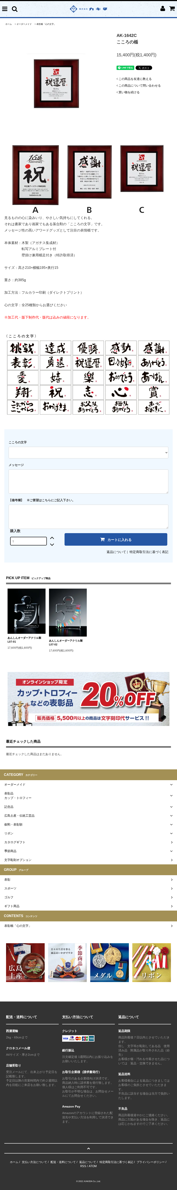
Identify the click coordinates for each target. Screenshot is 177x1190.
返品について (116, 552)
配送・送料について (63, 1162)
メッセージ (16, 465)
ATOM (93, 1166)
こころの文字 (18, 442)
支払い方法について (34, 1162)
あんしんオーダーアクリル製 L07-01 (27, 639)
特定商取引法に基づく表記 (149, 552)
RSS (83, 1166)
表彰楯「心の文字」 (46, 24)
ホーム (8, 24)
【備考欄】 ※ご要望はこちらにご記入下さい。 (42, 500)
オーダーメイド (24, 24)
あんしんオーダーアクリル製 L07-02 (68, 642)
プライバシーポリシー (151, 1162)
